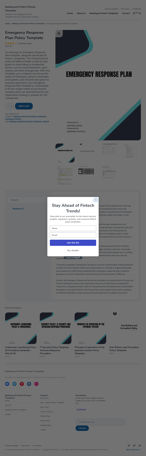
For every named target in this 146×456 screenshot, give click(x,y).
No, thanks (73, 250)
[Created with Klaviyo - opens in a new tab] (73, 257)
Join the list (73, 242)
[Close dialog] (96, 200)
